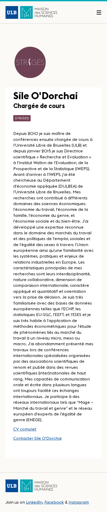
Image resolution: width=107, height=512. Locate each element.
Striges (22, 118)
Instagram (79, 502)
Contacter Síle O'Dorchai (37, 438)
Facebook (54, 502)
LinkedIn (34, 502)
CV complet (24, 429)
